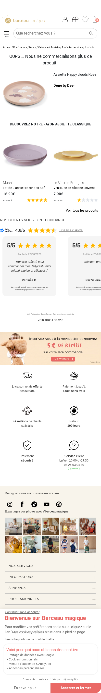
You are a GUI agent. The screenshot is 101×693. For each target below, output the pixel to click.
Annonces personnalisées (27, 668)
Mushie (8, 183)
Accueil (7, 47)
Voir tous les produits (82, 210)
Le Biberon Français (68, 183)
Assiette (55, 47)
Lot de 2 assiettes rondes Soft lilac (27, 188)
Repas (32, 47)
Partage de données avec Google (31, 655)
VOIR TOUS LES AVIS (50, 320)
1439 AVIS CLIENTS (71, 230)
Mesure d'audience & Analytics (30, 664)
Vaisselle (43, 47)
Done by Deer (64, 85)
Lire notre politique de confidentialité (29, 639)
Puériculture (20, 47)
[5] (37, 199)
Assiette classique (72, 47)
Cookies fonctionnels (23, 659)
